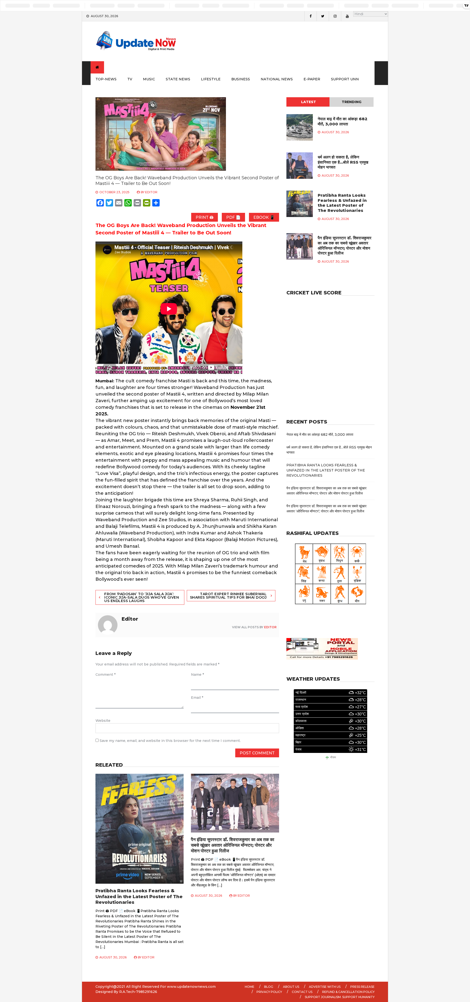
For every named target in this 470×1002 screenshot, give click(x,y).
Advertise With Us (325, 987)
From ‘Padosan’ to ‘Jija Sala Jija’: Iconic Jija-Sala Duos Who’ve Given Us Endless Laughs (141, 597)
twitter (323, 16)
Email (197, 697)
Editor (151, 192)
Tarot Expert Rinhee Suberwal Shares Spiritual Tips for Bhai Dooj (228, 596)
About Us (291, 987)
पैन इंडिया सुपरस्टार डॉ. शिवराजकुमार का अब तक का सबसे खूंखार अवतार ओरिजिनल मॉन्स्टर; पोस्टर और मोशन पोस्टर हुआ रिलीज (232, 845)
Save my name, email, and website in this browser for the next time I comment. (170, 740)
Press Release (362, 987)
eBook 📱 (264, 217)
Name (197, 674)
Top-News (106, 79)
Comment (105, 674)
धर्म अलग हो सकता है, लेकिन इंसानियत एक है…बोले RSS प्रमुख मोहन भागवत (343, 162)
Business (240, 79)
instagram (335, 16)
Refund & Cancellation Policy (348, 992)
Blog (268, 987)
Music (149, 79)
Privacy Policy (269, 992)
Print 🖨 (204, 217)
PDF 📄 (233, 217)
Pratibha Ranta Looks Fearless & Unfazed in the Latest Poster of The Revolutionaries (139, 896)
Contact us (302, 992)
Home (249, 987)
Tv (129, 79)
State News (178, 79)
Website (102, 720)
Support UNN (345, 79)
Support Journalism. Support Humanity (340, 997)
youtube (347, 16)
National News (277, 79)
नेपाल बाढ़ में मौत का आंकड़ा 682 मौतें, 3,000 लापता (342, 121)
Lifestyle (211, 79)
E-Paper (312, 79)
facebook (310, 16)
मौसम (333, 757)
